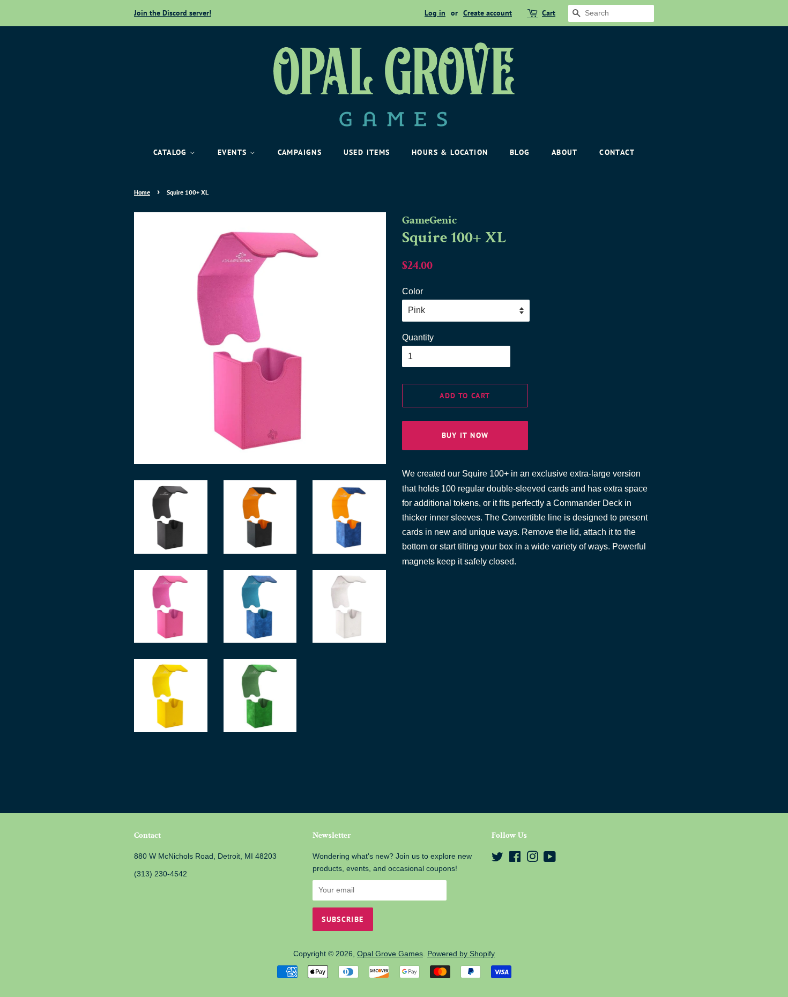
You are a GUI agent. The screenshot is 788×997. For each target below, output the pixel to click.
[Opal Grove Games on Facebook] (515, 859)
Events (234, 152)
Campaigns (300, 152)
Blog (520, 152)
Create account (487, 13)
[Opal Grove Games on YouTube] (550, 859)
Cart (548, 13)
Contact (617, 152)
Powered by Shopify (461, 954)
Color (412, 291)
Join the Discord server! (172, 13)
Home (142, 192)
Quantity (418, 337)
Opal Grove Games (390, 954)
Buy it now (465, 435)
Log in (435, 13)
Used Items (367, 152)
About (565, 152)
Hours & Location (450, 152)
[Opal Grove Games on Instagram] (532, 859)
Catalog (171, 152)
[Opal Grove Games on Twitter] (497, 859)
